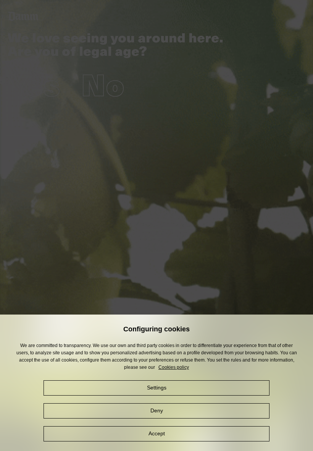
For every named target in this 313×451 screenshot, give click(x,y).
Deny (156, 410)
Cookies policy (173, 367)
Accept (156, 433)
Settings (156, 387)
